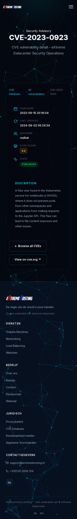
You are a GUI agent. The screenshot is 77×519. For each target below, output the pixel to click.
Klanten (10, 380)
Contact (11, 387)
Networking (13, 338)
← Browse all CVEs (28, 246)
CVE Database (14, 91)
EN (41, 513)
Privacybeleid (14, 421)
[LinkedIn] (9, 482)
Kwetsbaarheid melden (20, 435)
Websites (12, 352)
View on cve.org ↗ (28, 259)
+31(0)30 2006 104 (21, 471)
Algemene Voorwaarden (21, 442)
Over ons (11, 373)
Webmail (11, 401)
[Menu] (71, 6)
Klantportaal (13, 394)
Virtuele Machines (17, 331)
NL (35, 513)
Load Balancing (15, 345)
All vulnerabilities (36, 91)
